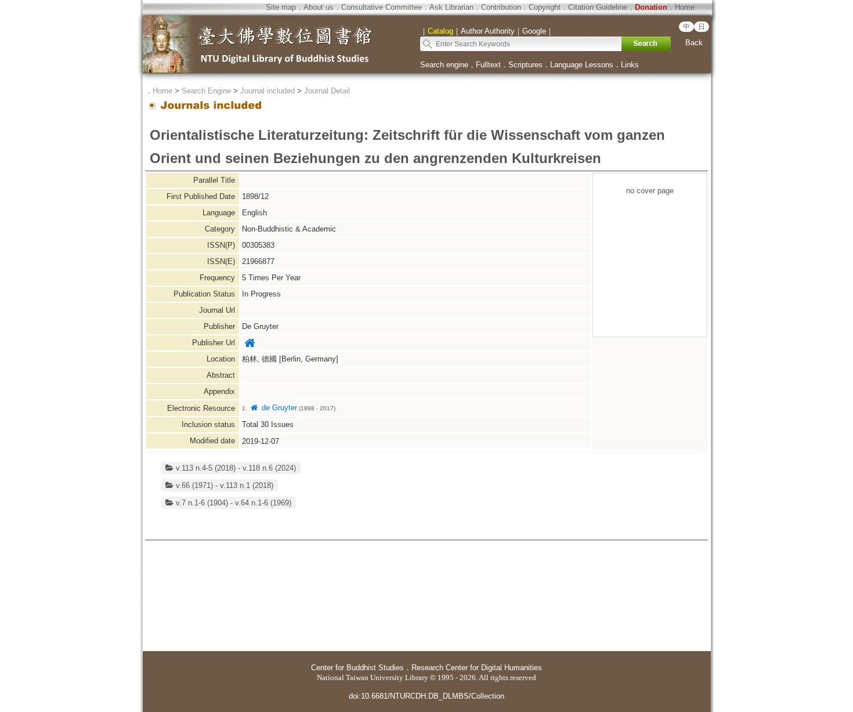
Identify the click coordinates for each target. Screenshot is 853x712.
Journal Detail (327, 90)
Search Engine (206, 90)
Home (685, 7)
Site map (281, 7)
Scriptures (525, 64)
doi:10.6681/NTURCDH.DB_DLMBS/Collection (426, 696)
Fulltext (488, 64)
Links (630, 64)
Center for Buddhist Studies (357, 667)
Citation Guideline (597, 7)
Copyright (545, 7)
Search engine (444, 64)
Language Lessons (581, 64)
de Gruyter (278, 407)
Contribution (501, 7)
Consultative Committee (381, 7)
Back (694, 42)
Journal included (267, 90)
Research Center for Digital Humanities (476, 667)
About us (318, 7)
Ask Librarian (451, 7)
